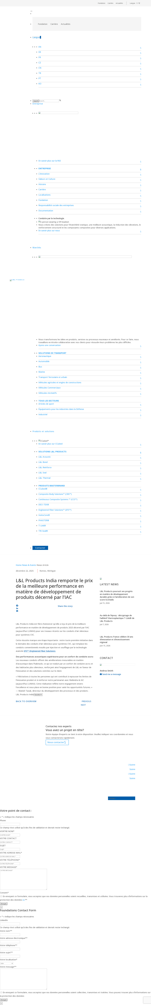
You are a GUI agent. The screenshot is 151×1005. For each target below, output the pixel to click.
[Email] (33, 611)
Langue (132, 3)
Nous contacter (55, 742)
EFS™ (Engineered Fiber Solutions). (40, 651)
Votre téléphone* (8, 945)
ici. (24, 899)
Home (19, 565)
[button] (60, 100)
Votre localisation (8, 959)
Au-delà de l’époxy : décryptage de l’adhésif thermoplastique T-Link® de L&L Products (117, 618)
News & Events (29, 565)
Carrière (110, 3)
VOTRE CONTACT (8, 838)
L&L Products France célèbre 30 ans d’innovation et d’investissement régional (116, 639)
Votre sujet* (6, 952)
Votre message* (8, 966)
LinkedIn (4, 920)
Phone (3, 820)
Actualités (119, 3)
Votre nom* (6, 931)
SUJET (3, 845)
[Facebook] (33, 605)
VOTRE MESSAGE (8, 867)
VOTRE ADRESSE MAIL (11, 852)
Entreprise (37, 103)
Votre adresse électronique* (13, 938)
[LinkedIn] (33, 608)
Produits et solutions (43, 431)
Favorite (37, 695)
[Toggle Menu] (31, 11)
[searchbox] (49, 101)
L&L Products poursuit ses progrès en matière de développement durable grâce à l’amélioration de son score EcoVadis (117, 595)
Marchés (36, 247)
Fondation (101, 3)
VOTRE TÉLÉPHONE (10, 860)
